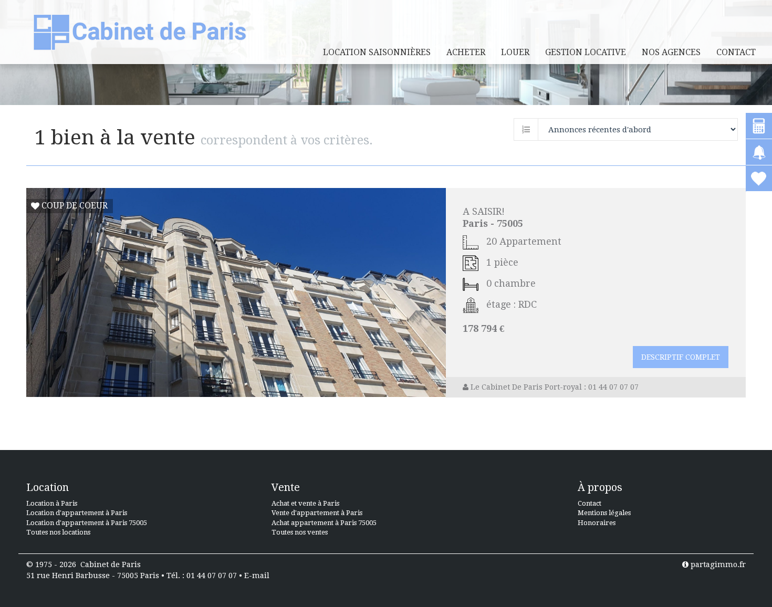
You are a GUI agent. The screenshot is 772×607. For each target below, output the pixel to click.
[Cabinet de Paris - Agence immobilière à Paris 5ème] (140, 32)
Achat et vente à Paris (305, 503)
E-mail (256, 575)
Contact (736, 52)
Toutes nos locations (58, 532)
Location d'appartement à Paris (76, 513)
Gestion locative (585, 52)
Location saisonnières (377, 52)
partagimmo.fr (717, 564)
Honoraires (596, 523)
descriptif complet (680, 357)
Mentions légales (604, 513)
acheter (465, 52)
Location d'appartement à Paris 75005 (86, 523)
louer (515, 52)
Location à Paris (51, 503)
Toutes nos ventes (300, 532)
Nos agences (671, 52)
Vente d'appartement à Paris (317, 513)
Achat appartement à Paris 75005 (324, 523)
